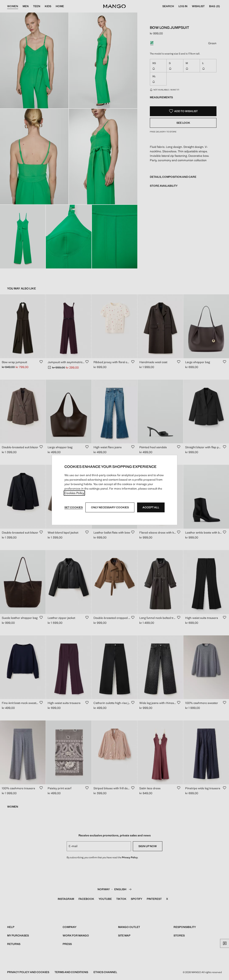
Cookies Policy (74, 493)
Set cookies (73, 507)
